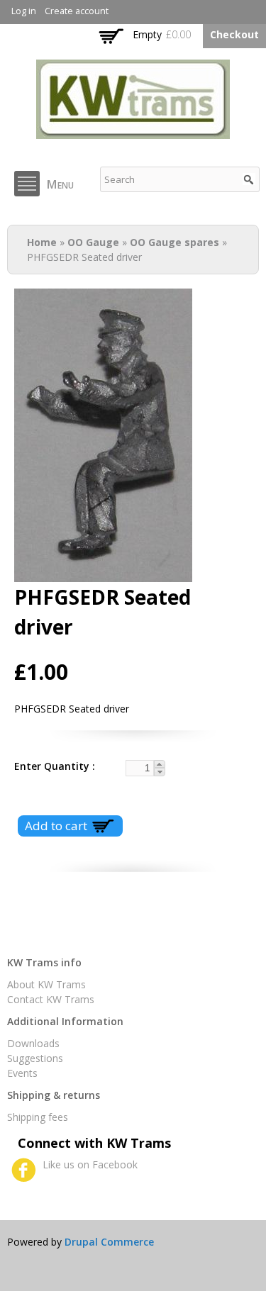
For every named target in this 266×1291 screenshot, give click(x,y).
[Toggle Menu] (27, 183)
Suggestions (35, 1058)
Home (42, 242)
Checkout (234, 34)
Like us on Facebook (90, 1164)
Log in (23, 11)
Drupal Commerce (109, 1241)
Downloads (33, 1043)
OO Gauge (93, 242)
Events (22, 1073)
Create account (77, 11)
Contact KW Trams (50, 999)
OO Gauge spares (174, 242)
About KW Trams (46, 984)
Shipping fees (37, 1117)
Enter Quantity (53, 766)
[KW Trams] (133, 131)
